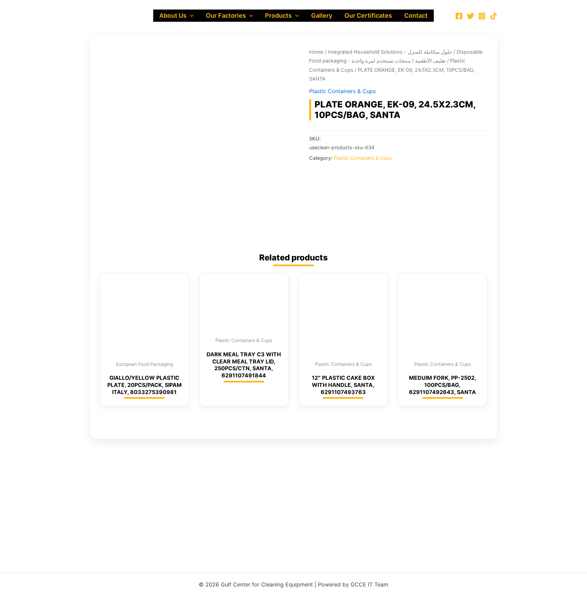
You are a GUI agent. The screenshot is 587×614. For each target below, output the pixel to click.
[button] (190, 16)
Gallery (321, 15)
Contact (416, 15)
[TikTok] (493, 16)
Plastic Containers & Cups (342, 91)
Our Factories (226, 15)
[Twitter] (470, 16)
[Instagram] (482, 16)
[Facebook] (459, 16)
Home (316, 52)
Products (278, 15)
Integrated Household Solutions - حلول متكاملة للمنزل (390, 52)
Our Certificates (368, 15)
